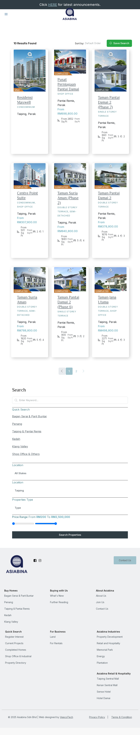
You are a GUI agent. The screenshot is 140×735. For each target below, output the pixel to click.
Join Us (100, 602)
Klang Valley (20, 446)
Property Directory (15, 662)
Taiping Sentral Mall (108, 678)
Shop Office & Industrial (18, 656)
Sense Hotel (104, 691)
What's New (57, 595)
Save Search (121, 43)
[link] (70, 62)
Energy (101, 656)
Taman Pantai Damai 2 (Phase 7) (109, 102)
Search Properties (70, 534)
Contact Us (125, 560)
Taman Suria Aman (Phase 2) (68, 197)
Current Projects (14, 643)
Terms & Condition (121, 717)
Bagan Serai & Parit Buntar (29, 416)
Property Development (110, 636)
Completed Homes (15, 649)
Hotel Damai (103, 698)
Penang (17, 424)
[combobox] (93, 43)
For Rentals (56, 643)
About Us (101, 595)
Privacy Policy (97, 717)
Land (52, 636)
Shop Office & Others (26, 454)
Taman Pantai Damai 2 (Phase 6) (68, 302)
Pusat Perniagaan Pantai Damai (68, 84)
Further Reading (59, 602)
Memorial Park (105, 649)
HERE (52, 5)
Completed (61, 73)
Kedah (16, 439)
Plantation (102, 662)
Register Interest (14, 636)
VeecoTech (66, 717)
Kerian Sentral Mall (107, 685)
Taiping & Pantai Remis (26, 431)
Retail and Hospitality (108, 643)
